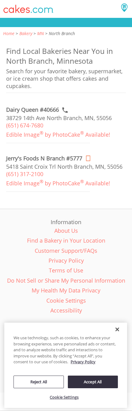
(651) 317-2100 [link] (24, 174)
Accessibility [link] (66, 310)
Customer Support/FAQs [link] (66, 250)
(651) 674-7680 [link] (24, 125)
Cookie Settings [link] (66, 300)
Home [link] (8, 33)
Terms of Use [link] (66, 270)
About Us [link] (66, 230)
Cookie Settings (64, 397)
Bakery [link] (25, 33)
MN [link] (40, 33)
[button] (28, 9)
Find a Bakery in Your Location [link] (66, 240)
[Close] (117, 329)
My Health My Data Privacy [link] (66, 290)
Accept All (93, 382)
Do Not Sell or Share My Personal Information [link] (66, 280)
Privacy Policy (83, 362)
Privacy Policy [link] (66, 260)
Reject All (38, 382)
